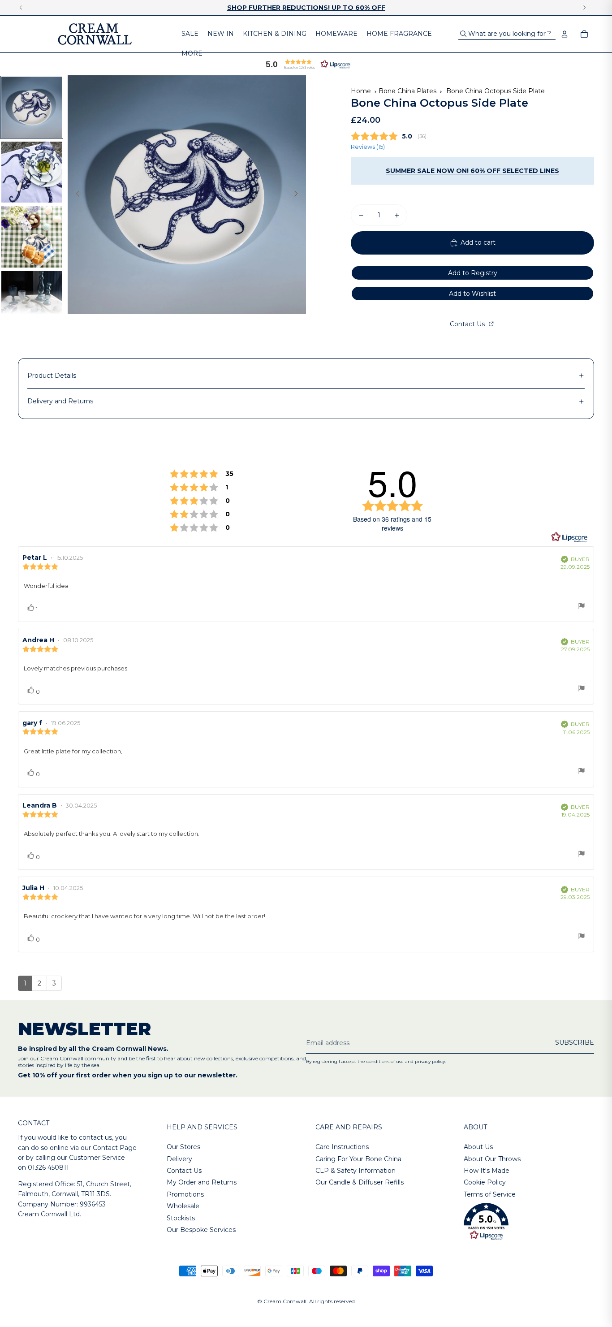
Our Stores (183, 1147)
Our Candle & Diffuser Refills (359, 1182)
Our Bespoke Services (201, 1230)
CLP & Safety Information (355, 1171)
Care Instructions (342, 1147)
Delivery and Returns (60, 401)
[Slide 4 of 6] (32, 302)
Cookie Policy (485, 1182)
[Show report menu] (581, 607)
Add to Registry (472, 273)
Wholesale (183, 1206)
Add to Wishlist (472, 294)
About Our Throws (492, 1159)
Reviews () (368, 146)
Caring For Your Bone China (358, 1159)
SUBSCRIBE (574, 1042)
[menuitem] (189, 34)
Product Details (51, 376)
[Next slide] (298, 195)
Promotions (185, 1194)
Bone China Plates (407, 91)
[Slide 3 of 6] (32, 237)
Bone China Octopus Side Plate (495, 91)
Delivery (179, 1159)
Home (361, 91)
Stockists (181, 1218)
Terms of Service (490, 1194)
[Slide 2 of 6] (32, 172)
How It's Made (486, 1171)
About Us (478, 1147)
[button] (306, 64)
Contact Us (468, 324)
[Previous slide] (75, 195)
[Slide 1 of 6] (32, 107)
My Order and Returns (202, 1182)
